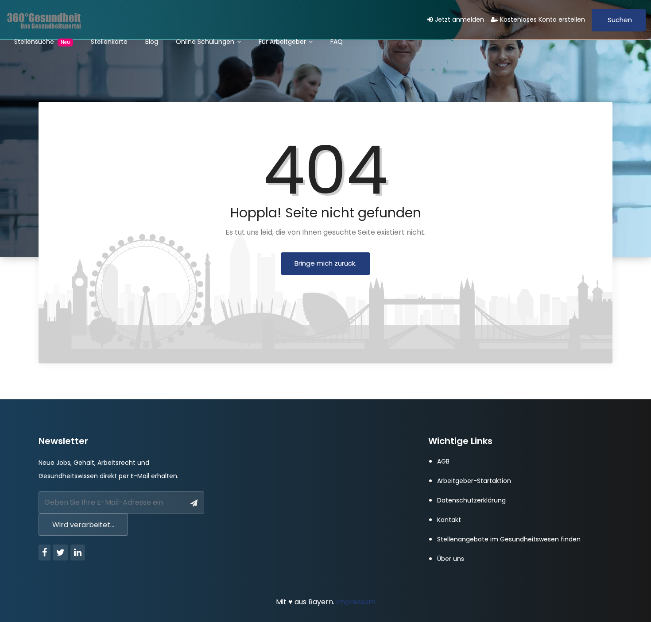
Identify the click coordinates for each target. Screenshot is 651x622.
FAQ (336, 41)
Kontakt (449, 519)
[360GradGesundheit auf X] (60, 552)
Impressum (356, 602)
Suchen (620, 19)
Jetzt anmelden (459, 19)
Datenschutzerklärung (471, 500)
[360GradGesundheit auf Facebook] (44, 552)
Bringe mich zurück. (325, 263)
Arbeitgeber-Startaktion (474, 480)
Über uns (450, 558)
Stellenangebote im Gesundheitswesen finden (509, 539)
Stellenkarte (109, 41)
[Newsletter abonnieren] (194, 503)
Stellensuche (42, 41)
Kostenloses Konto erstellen (542, 19)
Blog (151, 41)
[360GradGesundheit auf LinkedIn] (77, 552)
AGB (443, 461)
